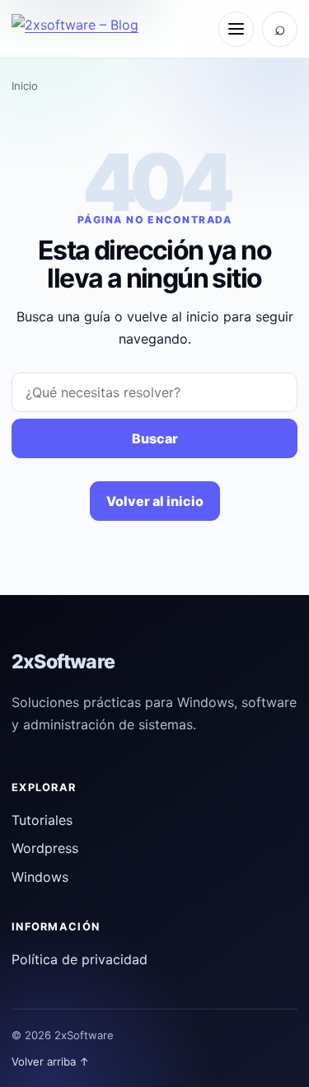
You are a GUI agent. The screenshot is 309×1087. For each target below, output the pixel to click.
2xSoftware (63, 661)
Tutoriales (42, 820)
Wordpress (45, 848)
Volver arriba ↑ (51, 1061)
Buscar (155, 438)
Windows (40, 877)
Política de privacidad (79, 959)
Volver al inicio (155, 501)
